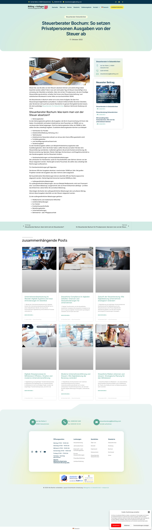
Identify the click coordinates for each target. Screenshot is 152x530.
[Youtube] (45, 452)
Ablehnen (127, 525)
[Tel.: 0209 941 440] (65, 422)
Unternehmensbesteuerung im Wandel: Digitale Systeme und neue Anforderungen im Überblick (39, 299)
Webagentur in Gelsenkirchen (92, 487)
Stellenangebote (86, 7)
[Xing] (40, 452)
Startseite (55, 7)
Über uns (62, 7)
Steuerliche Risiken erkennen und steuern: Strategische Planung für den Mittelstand (111, 376)
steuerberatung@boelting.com (110, 421)
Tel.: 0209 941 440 (74, 421)
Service (69, 7)
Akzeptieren (116, 525)
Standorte (76, 7)
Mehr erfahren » (29, 315)
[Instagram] (32, 452)
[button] (149, 512)
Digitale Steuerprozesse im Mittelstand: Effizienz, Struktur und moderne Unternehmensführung (38, 376)
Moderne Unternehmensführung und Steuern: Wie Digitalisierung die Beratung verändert (75, 376)
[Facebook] (36, 452)
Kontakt (95, 7)
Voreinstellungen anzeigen (141, 525)
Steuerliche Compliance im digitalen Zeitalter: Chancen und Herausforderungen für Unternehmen (75, 300)
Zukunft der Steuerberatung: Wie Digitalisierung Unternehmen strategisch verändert (111, 299)
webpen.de (105, 487)
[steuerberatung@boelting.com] (96, 422)
